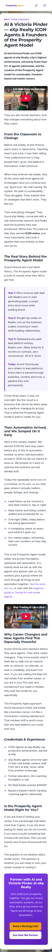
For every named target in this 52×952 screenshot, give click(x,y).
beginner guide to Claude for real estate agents (24, 592)
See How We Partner (25, 935)
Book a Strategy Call (25, 926)
